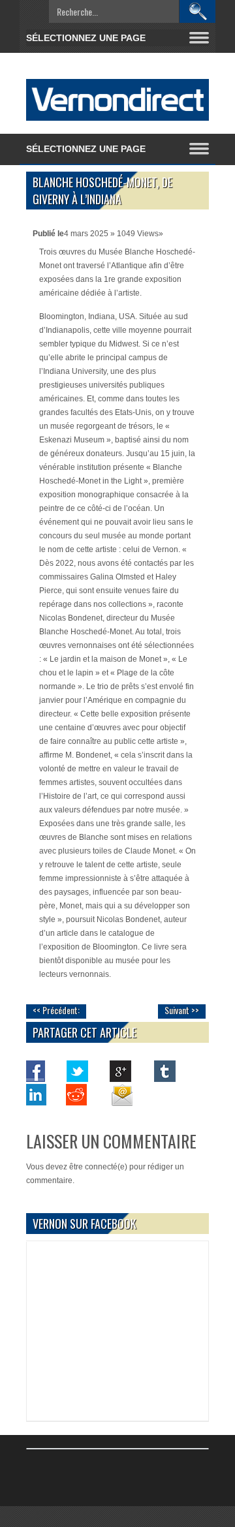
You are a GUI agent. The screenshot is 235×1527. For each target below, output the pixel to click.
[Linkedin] (34, 1094)
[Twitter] (77, 1071)
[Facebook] (34, 1071)
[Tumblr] (164, 1071)
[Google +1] (121, 1071)
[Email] (121, 1094)
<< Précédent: (56, 1010)
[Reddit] (77, 1094)
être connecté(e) (98, 1166)
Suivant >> (181, 1010)
